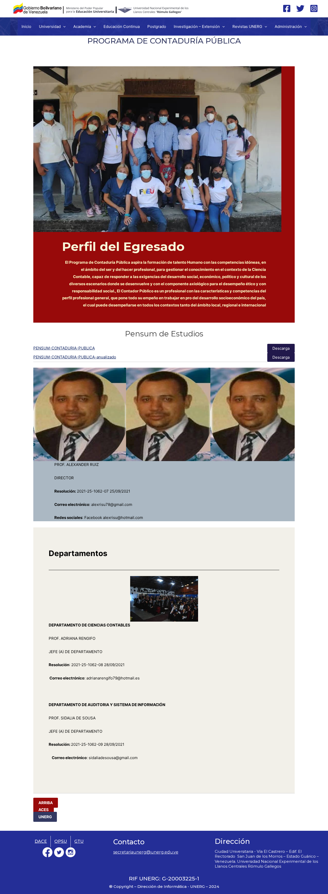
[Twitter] (300, 8)
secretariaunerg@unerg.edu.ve (145, 852)
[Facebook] (287, 8)
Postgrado (156, 26)
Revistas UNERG (247, 26)
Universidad (50, 26)
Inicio (26, 26)
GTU (79, 841)
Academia (82, 26)
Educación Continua (122, 26)
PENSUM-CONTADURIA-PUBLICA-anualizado (74, 357)
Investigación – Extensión (197, 26)
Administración (288, 26)
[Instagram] (314, 8)
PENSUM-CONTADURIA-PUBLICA (64, 348)
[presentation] (63, 26)
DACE (41, 841)
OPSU (60, 841)
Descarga (281, 348)
